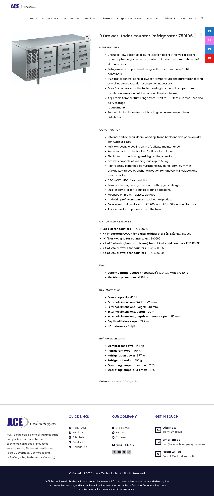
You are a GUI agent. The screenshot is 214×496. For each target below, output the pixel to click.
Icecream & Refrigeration (125, 381)
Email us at (171, 440)
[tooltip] (209, 31)
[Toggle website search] (202, 18)
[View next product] (201, 35)
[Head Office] (158, 454)
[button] (87, 37)
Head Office (172, 452)
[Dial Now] (158, 430)
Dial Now (169, 428)
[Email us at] (158, 442)
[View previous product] (195, 35)
